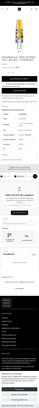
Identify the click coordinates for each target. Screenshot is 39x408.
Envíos (4, 331)
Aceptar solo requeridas (19, 394)
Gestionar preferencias (19, 400)
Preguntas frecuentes (9, 345)
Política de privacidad (9, 342)
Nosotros (5, 318)
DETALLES (5, 106)
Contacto (5, 325)
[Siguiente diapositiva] (36, 3)
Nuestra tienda (7, 321)
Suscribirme (19, 289)
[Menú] (2, 9)
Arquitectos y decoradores (11, 328)
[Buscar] (7, 9)
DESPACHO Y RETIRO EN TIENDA (12, 160)
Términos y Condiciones (25, 406)
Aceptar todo (19, 389)
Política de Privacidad (9, 406)
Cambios (4, 155)
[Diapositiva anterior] (2, 3)
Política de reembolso (9, 338)
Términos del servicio (9, 335)
